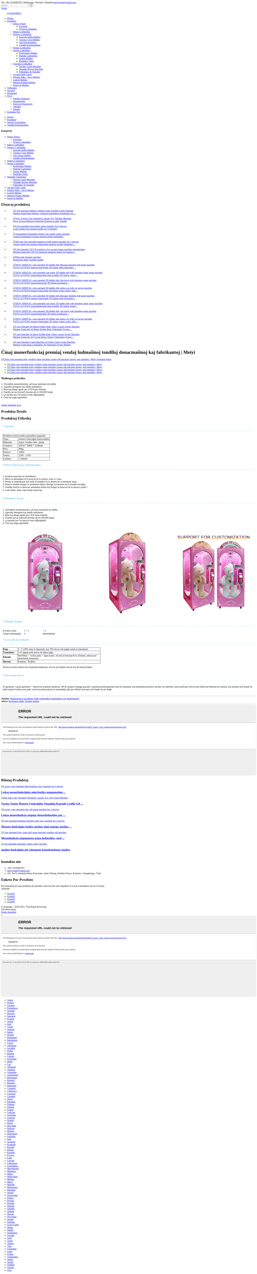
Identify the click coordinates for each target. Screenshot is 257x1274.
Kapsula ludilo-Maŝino (29, 37)
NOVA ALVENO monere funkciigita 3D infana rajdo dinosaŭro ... (44, 267)
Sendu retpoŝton (8, 912)
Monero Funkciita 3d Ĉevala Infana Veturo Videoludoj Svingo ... (43, 337)
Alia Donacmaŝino (28, 42)
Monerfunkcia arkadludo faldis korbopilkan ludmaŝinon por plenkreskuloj (44, 698)
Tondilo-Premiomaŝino (29, 45)
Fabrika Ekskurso (21, 98)
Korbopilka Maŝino (28, 53)
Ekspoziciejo (19, 101)
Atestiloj (17, 106)
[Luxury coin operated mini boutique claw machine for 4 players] (32, 786)
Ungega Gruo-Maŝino (29, 39)
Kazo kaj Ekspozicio (23, 104)
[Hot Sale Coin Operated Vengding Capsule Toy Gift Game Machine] (34, 798)
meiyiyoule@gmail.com (65, 2)
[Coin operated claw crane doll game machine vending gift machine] (33, 832)
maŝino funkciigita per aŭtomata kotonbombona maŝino (35, 849)
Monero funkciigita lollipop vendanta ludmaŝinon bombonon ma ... (44, 213)
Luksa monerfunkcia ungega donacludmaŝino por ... (33, 815)
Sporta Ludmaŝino (21, 50)
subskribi (5, 888)
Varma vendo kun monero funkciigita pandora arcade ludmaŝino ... (44, 244)
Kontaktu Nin (13, 112)
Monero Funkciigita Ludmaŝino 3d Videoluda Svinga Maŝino (42, 345)
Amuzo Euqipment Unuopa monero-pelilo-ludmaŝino (38, 236)
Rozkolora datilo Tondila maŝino (28, 260)
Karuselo (23, 26)
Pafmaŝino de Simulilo (29, 72)
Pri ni (9, 96)
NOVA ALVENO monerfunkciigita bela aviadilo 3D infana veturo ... (45, 275)
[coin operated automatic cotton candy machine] (24, 844)
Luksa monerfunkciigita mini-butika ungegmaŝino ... (33, 792)
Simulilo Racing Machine (31, 69)
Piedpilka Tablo (26, 61)
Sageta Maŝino (26, 58)
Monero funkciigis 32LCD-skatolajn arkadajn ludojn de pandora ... (44, 252)
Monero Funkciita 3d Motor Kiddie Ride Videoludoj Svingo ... (42, 329)
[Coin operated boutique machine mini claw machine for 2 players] (33, 821)
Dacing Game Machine (30, 66)
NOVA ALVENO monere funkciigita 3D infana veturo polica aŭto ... (45, 290)
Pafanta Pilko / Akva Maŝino (26, 77)
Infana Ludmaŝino (21, 31)
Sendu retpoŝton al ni (11, 405)
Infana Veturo (19, 23)
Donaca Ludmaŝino (22, 34)
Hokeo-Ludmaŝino (22, 48)
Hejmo (10, 18)
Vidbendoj (12, 88)
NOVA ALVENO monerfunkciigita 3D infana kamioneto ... (41, 283)
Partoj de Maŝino (21, 85)
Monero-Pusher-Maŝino (24, 82)
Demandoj (12, 93)
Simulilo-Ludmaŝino (22, 64)
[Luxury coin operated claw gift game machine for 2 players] (30, 809)
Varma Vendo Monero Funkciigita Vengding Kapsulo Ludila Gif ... (42, 803)
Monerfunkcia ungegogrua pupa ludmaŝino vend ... (32, 838)
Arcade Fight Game (22, 74)
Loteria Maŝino (20, 80)
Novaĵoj (11, 90)
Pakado (16, 109)
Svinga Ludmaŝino (28, 29)
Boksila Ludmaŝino (28, 56)
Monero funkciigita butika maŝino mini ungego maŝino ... (36, 826)
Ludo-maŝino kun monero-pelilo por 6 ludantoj (35, 229)
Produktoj (11, 21)
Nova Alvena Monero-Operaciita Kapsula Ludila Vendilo (40, 221)
